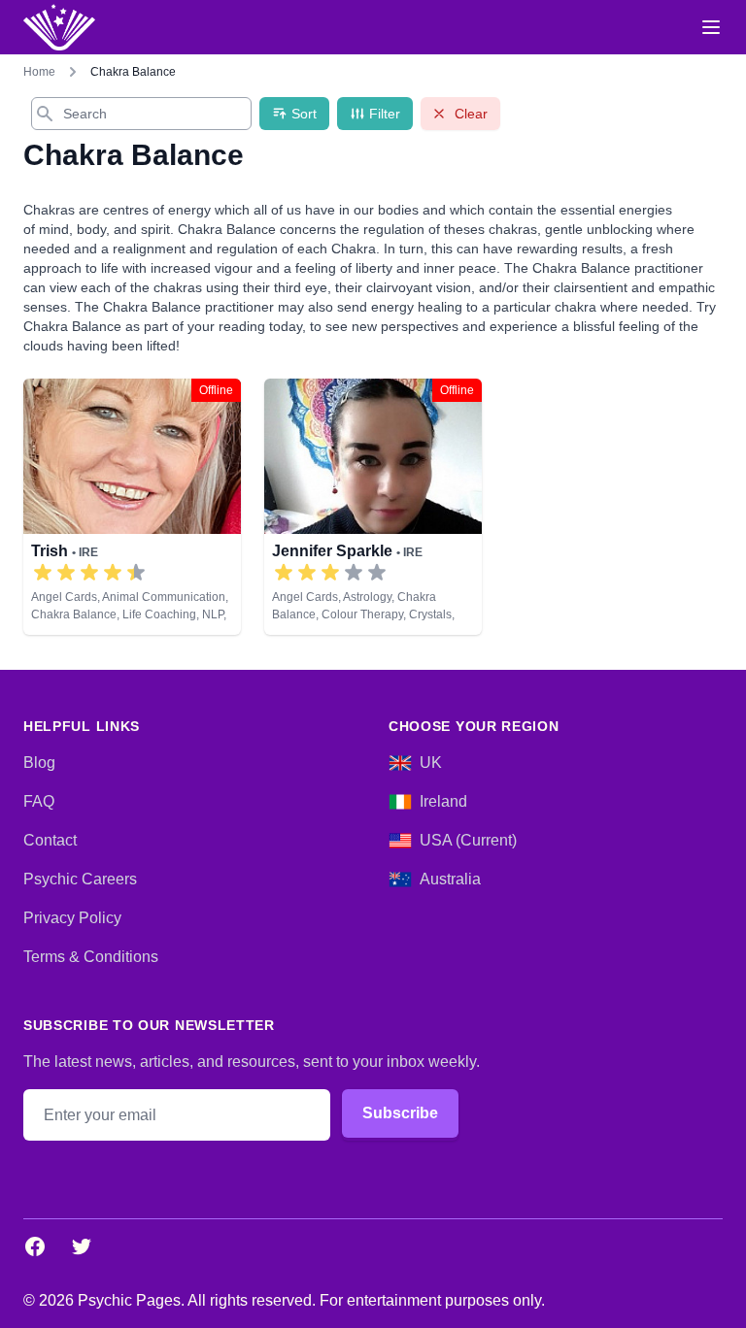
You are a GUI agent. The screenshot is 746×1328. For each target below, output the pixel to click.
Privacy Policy (72, 918)
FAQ (38, 801)
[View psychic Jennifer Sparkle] (373, 507)
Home (39, 72)
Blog (39, 762)
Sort (304, 113)
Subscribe (400, 1113)
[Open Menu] (711, 27)
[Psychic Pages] (59, 27)
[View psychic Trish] (132, 507)
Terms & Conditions (90, 956)
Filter (384, 113)
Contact (50, 840)
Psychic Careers (80, 879)
